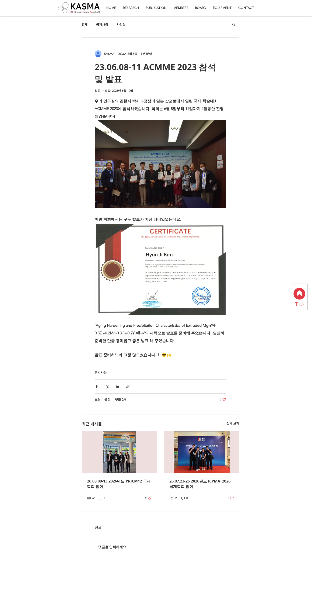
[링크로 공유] (128, 386)
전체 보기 (232, 423)
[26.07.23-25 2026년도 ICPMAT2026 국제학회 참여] (201, 452)
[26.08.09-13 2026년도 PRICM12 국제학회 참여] (119, 452)
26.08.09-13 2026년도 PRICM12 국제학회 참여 (119, 483)
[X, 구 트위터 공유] (107, 386)
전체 (85, 24)
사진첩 (121, 24)
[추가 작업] (223, 53)
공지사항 (102, 24)
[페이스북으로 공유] (97, 386)
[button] (234, 24)
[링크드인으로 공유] (117, 386)
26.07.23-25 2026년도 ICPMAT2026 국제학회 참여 (199, 483)
